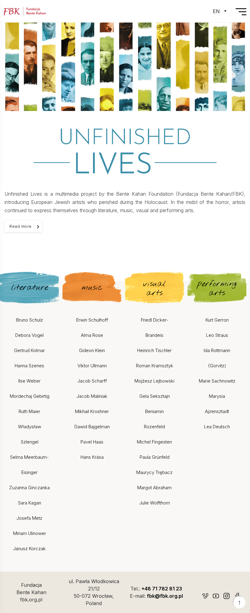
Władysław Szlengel (29, 434)
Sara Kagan (29, 503)
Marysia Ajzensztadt (217, 403)
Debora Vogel (29, 335)
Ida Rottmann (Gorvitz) (217, 358)
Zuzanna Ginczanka (29, 487)
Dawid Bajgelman (92, 426)
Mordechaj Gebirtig (29, 396)
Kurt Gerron (217, 320)
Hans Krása (92, 457)
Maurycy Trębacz (154, 472)
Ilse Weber (29, 381)
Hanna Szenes (29, 366)
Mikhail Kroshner (92, 411)
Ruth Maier (29, 411)
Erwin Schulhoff (92, 320)
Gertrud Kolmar (29, 350)
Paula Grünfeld (155, 457)
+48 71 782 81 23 (161, 589)
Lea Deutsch (217, 426)
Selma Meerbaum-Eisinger (29, 464)
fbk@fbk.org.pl (165, 596)
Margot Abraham (154, 487)
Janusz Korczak (29, 548)
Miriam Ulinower (29, 533)
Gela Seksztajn (154, 396)
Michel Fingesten (154, 442)
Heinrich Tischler (154, 350)
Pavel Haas (91, 442)
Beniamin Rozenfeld (154, 418)
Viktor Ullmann (92, 366)
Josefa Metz (29, 518)
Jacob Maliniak (92, 396)
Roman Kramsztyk (154, 366)
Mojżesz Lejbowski (154, 381)
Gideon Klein (92, 350)
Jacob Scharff (92, 381)
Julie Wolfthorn (154, 503)
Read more (20, 226)
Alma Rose (92, 335)
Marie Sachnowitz (217, 381)
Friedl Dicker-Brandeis (154, 327)
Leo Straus (217, 335)
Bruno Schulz (29, 320)
